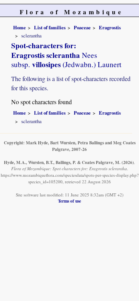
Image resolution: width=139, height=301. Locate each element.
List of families (50, 27)
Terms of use (69, 201)
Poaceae (82, 27)
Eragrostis (110, 27)
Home (19, 27)
